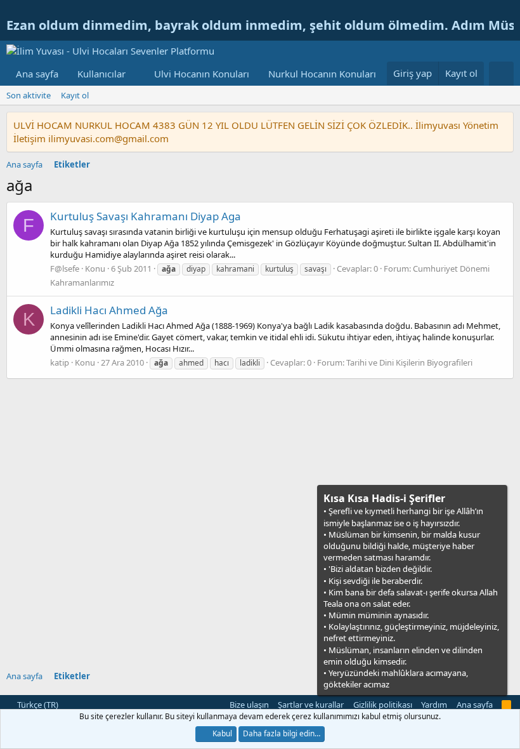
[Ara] (501, 74)
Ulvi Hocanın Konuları (201, 73)
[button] (136, 74)
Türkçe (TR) (36, 704)
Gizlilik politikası (382, 704)
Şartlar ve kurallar (311, 704)
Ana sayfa (37, 73)
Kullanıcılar (101, 73)
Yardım (434, 704)
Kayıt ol (75, 95)
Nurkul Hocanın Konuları (322, 73)
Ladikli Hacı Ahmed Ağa (109, 310)
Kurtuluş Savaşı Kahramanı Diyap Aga (145, 216)
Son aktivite (28, 95)
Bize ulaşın (249, 704)
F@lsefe (64, 268)
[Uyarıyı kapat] (496, 497)
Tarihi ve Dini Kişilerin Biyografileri (409, 362)
